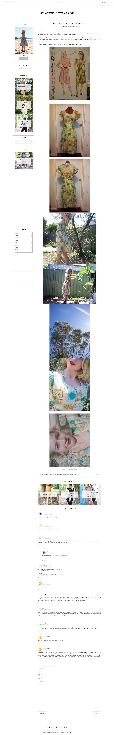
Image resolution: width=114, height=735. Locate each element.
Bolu (39, 671)
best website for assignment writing (79, 598)
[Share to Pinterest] (96, 474)
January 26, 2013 (46, 584)
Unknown (45, 525)
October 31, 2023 (46, 609)
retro (64, 474)
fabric (54, 474)
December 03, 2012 (47, 526)
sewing (69, 474)
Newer (43, 713)
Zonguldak (41, 678)
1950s (46, 474)
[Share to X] (92, 474)
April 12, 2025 (45, 637)
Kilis (39, 672)
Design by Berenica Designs (64, 732)
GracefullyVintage (9, 2)
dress (50, 474)
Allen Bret (45, 608)
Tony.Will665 (46, 636)
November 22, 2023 (43, 624)
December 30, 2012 (47, 538)
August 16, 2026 (54, 666)
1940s (43, 474)
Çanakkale (41, 674)
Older (96, 713)
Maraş (40, 679)
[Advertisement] (24, 199)
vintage (79, 474)
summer (73, 474)
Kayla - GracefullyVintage (69, 469)
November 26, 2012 (47, 514)
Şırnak (40, 675)
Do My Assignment (47, 623)
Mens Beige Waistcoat (95, 612)
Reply (39, 519)
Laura (44, 537)
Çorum (40, 670)
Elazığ (40, 677)
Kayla (48, 551)
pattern (59, 474)
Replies (46, 548)
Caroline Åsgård (46, 513)
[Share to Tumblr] (98, 474)
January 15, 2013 (46, 566)
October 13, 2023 (53, 594)
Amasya (40, 681)
